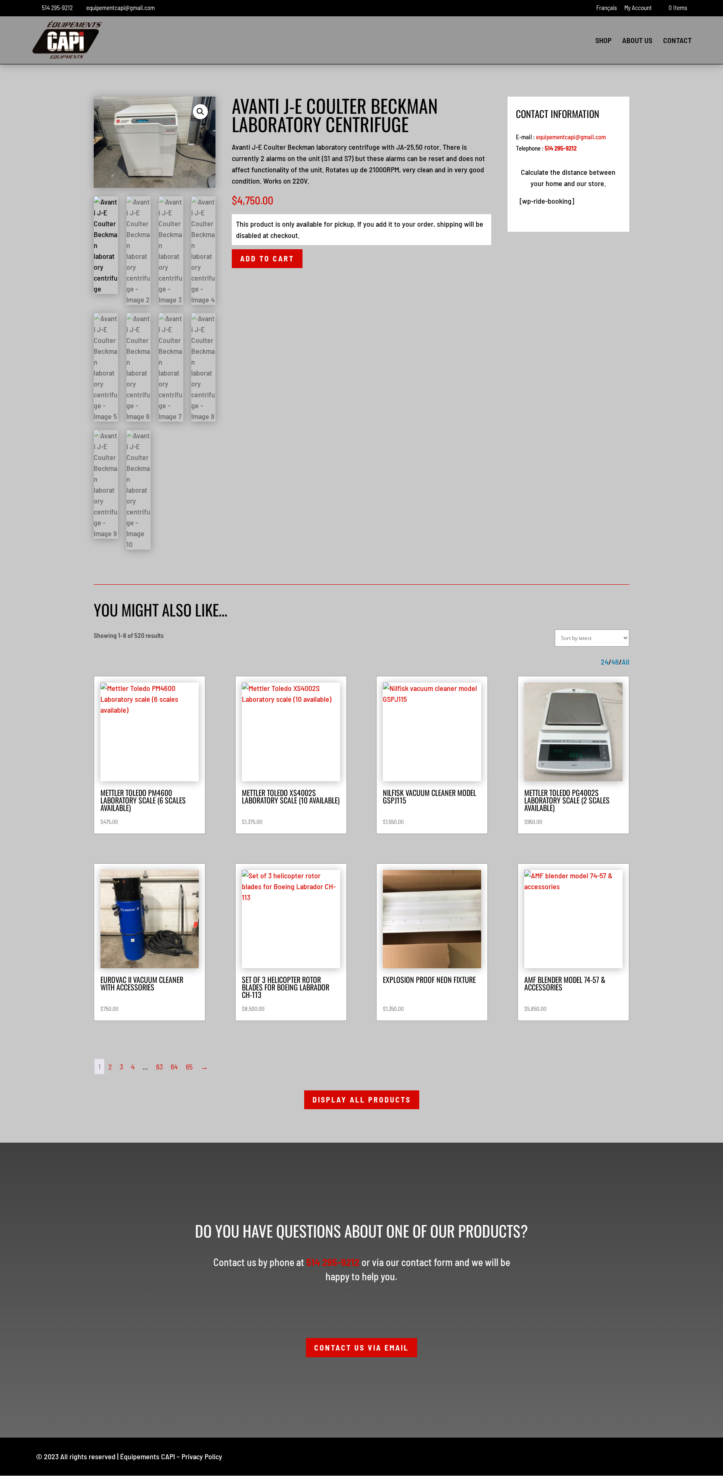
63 (159, 1066)
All (625, 661)
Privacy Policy (202, 1456)
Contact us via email (361, 1347)
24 (604, 661)
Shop (603, 41)
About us (637, 41)
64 (174, 1066)
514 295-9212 (57, 7)
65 (189, 1066)
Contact (677, 41)
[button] (200, 111)
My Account (638, 8)
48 (615, 661)
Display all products (362, 1099)
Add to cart (267, 258)
